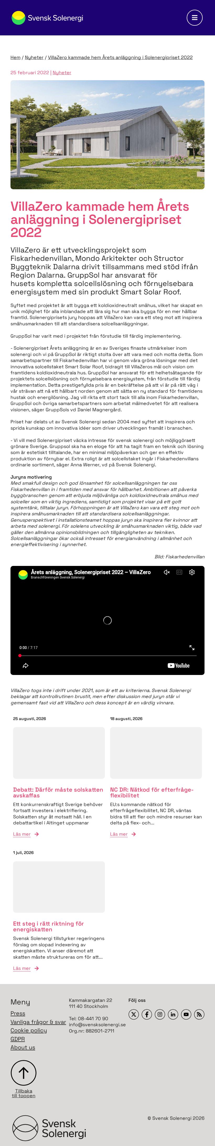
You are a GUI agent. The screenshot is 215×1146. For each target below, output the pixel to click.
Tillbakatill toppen (23, 1093)
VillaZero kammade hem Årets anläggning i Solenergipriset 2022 (120, 57)
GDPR (17, 1038)
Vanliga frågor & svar (38, 1021)
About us (22, 1047)
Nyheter (34, 57)
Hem (15, 57)
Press (17, 1013)
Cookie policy (28, 1030)
